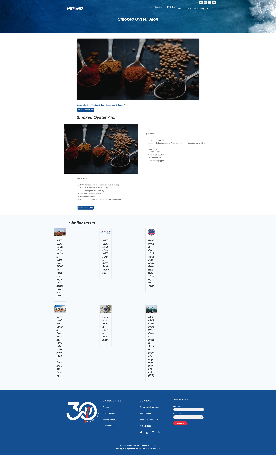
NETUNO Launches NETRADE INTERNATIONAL (105, 256)
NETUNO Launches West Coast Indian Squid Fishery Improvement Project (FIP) (151, 346)
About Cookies (135, 448)
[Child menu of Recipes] (156, 11)
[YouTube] (214, 2)
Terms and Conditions (151, 448)
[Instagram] (205, 2)
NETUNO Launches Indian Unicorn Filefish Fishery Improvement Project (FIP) (59, 268)
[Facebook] (201, 2)
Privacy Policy (122, 448)
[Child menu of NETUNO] (167, 11)
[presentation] (60, 232)
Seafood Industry (184, 8)
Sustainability (198, 8)
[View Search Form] (208, 8)
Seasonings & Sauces (86, 110)
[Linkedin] (209, 2)
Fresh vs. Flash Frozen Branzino (105, 328)
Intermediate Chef (85, 208)
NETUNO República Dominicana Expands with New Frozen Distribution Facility (59, 346)
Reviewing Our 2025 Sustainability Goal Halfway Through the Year (151, 263)
